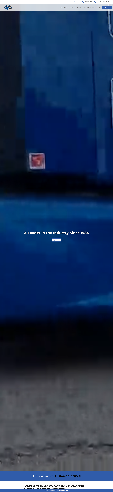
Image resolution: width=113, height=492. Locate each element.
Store (99, 7)
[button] (3, 237)
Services (72, 7)
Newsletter (93, 7)
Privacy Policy (62, 490)
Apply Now (56, 240)
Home (61, 7)
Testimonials (86, 7)
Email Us (77, 1)
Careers (78, 7)
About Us (66, 7)
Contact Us (107, 7)
